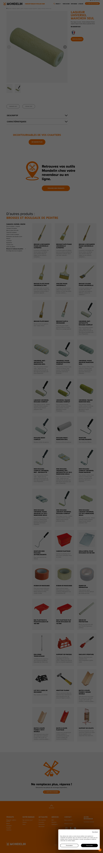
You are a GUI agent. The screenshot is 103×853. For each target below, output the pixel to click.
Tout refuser (95, 832)
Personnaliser (69, 845)
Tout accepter (89, 845)
